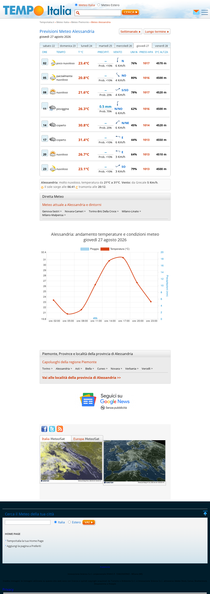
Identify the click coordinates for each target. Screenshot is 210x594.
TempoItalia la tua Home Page (25, 541)
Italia (62, 522)
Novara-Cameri (74, 211)
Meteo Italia (87, 5)
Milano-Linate (130, 211)
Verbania (130, 368)
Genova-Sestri (50, 211)
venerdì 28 (161, 46)
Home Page (12, 534)
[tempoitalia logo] (37, 17)
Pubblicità (105, 566)
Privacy (8, 589)
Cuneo (101, 368)
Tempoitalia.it (47, 22)
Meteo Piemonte (80, 22)
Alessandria (63, 368)
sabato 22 (49, 46)
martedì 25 (105, 46)
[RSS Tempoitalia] (59, 431)
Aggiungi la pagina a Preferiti (24, 546)
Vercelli (146, 368)
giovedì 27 (143, 46)
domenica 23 (67, 46)
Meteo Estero (110, 5)
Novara (115, 368)
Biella (88, 368)
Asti (77, 368)
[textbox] (98, 13)
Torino (46, 368)
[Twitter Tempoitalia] (52, 431)
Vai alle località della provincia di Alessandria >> (81, 377)
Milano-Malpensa (52, 215)
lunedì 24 (86, 46)
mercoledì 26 (124, 46)
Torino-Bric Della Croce (102, 211)
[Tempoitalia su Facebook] (44, 431)
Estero (76, 522)
